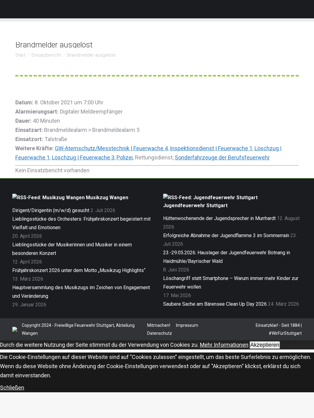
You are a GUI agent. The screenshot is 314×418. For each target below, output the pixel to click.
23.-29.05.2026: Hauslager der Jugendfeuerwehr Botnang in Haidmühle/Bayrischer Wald (226, 257)
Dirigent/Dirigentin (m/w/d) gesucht (50, 210)
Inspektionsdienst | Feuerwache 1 (211, 148)
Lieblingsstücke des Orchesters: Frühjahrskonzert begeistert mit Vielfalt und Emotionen (81, 223)
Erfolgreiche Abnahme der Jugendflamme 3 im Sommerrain (226, 235)
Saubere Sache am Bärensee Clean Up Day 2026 (215, 304)
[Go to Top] (305, 409)
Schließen (12, 387)
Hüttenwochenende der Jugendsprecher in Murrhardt (219, 218)
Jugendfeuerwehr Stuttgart (195, 205)
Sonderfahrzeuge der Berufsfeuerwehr (222, 157)
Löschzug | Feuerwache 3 (83, 157)
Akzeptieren (264, 345)
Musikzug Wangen (107, 197)
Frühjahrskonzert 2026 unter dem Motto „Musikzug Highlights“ (78, 270)
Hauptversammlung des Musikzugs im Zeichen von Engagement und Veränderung (81, 292)
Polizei (125, 157)
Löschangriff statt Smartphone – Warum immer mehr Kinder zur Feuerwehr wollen (230, 282)
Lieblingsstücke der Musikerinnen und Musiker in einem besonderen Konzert (72, 249)
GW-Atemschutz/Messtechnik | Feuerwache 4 (111, 148)
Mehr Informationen (224, 344)
